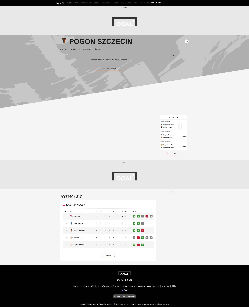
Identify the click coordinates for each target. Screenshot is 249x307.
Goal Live (165, 286)
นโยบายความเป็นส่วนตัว (111, 286)
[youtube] (130, 281)
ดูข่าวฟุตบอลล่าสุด (109, 68)
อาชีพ (125, 286)
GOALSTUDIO (155, 3)
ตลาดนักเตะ (145, 3)
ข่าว (76, 3)
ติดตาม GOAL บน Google (126, 296)
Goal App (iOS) (153, 286)
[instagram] (126, 281)
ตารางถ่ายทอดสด (85, 3)
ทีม (79, 49)
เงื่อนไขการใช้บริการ (91, 286)
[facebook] (118, 281)
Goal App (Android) (137, 286)
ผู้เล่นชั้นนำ (98, 49)
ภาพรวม (63, 49)
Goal (94, 304)
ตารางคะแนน (87, 49)
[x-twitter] (122, 281)
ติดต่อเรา (77, 286)
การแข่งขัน (72, 49)
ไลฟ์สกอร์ (70, 3)
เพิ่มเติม (173, 153)
